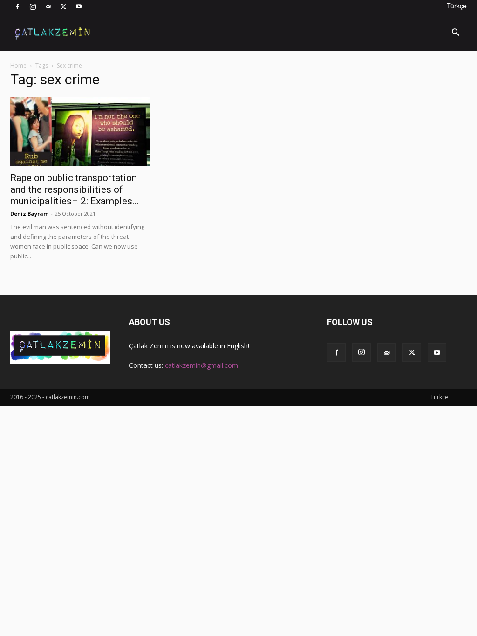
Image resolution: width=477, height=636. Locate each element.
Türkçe (457, 5)
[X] (63, 6)
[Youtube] (79, 6)
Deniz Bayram (29, 213)
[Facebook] (17, 6)
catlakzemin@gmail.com (201, 365)
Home (18, 65)
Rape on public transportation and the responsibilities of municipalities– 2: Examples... (74, 189)
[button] (455, 33)
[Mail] (48, 6)
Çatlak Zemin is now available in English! (189, 345)
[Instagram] (33, 6)
